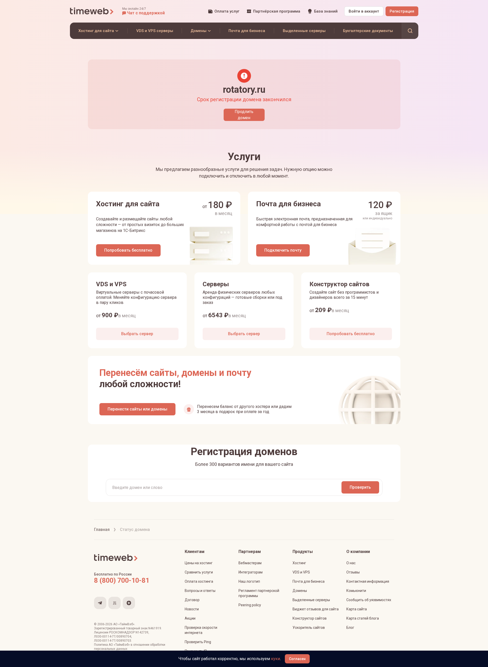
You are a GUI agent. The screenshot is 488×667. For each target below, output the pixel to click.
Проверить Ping (198, 642)
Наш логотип (249, 581)
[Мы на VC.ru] (114, 603)
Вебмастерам (250, 563)
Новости (192, 609)
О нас (351, 563)
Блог (350, 627)
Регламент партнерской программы (258, 593)
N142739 (142, 632)
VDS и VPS (301, 572)
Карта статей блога (362, 618)
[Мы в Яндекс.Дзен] (129, 603)
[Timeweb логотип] (92, 11)
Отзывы (353, 572)
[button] (143, 11)
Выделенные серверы (311, 600)
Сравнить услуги (199, 572)
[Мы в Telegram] (100, 603)
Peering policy (249, 605)
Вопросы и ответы (200, 591)
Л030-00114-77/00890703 (112, 640)
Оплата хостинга (199, 581)
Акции (190, 618)
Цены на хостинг (199, 563)
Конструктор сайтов (310, 618)
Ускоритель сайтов (309, 627)
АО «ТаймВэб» (123, 624)
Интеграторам (250, 572)
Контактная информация (367, 581)
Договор (192, 600)
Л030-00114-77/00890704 (112, 636)
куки (275, 658)
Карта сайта (356, 609)
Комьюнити (356, 591)
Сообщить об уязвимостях (368, 600)
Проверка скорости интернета (201, 630)
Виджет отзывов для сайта (316, 609)
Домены (300, 591)
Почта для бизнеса (309, 581)
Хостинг (299, 563)
